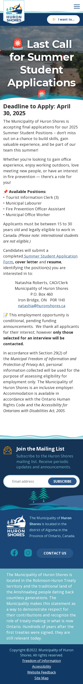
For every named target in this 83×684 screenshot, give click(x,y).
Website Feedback (41, 672)
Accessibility (41, 666)
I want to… (66, 19)
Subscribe (62, 481)
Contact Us (55, 553)
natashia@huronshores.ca (41, 305)
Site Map (41, 678)
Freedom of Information (41, 660)
